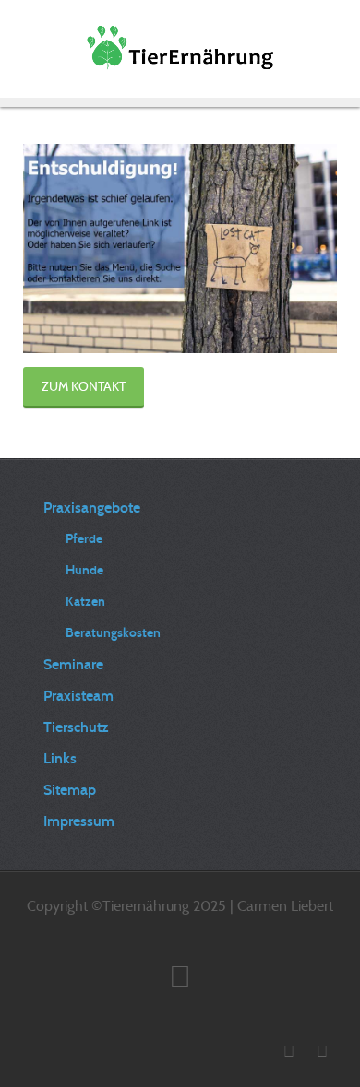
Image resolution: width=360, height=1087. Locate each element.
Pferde (84, 539)
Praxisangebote (91, 507)
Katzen (85, 601)
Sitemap (69, 789)
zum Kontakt (84, 386)
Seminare (73, 664)
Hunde (84, 570)
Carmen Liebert (285, 906)
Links (60, 758)
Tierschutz (76, 727)
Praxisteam (78, 695)
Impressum (78, 821)
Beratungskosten (113, 633)
